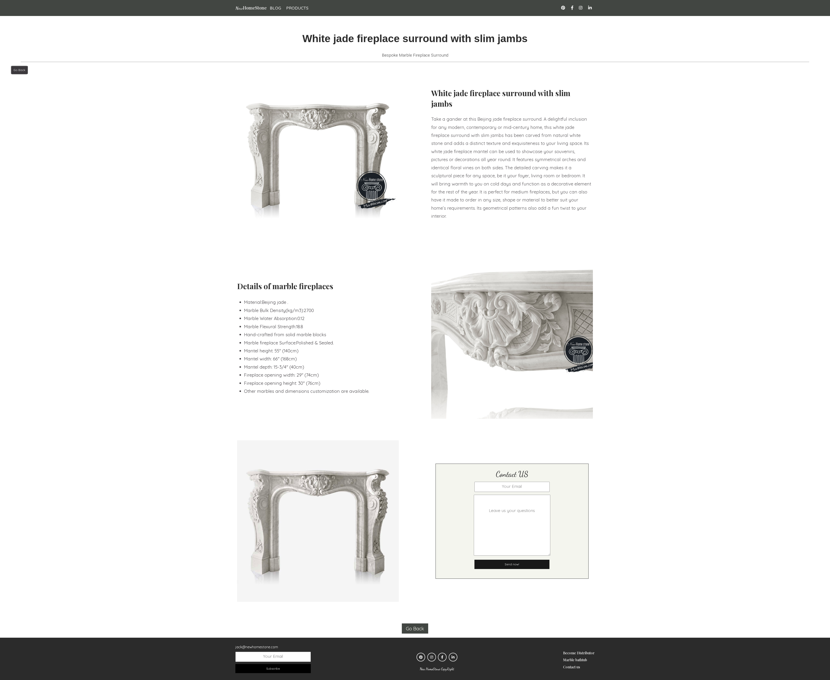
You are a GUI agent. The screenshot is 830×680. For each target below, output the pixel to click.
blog (275, 8)
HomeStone (251, 8)
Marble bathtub (575, 660)
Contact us (571, 667)
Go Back (19, 70)
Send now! (512, 564)
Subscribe (273, 668)
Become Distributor (579, 653)
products (297, 8)
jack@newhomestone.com (256, 647)
